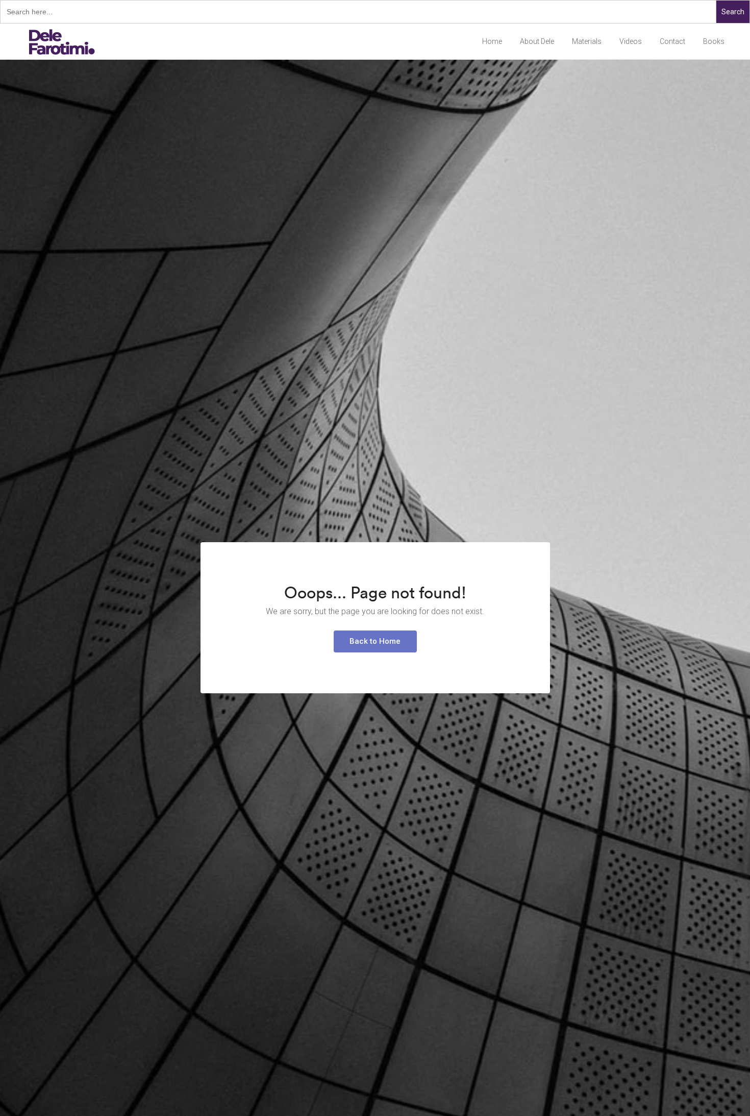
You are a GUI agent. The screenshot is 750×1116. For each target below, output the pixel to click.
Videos (630, 41)
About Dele (537, 41)
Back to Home (375, 641)
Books (713, 41)
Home (492, 41)
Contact (672, 41)
